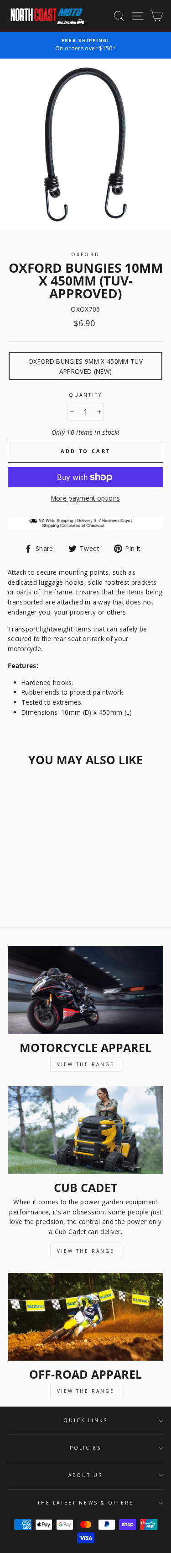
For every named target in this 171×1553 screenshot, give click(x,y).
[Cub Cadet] (85, 1130)
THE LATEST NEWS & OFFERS (85, 1502)
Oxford (85, 254)
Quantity (85, 395)
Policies (85, 1448)
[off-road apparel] (85, 1317)
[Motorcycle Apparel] (85, 990)
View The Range (85, 1064)
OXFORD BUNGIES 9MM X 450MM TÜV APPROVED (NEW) (85, 366)
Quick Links (85, 1420)
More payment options (85, 498)
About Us (85, 1475)
